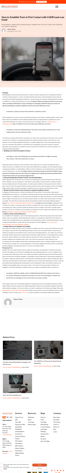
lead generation (6, 290)
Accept (39, 465)
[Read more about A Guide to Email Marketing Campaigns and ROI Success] (17, 350)
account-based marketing (17, 290)
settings (5, 468)
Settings (40, 468)
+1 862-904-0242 (6, 435)
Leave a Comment (7, 367)
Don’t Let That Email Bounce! (12, 395)
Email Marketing (16, 367)
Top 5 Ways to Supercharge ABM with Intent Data (21, 203)
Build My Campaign (41, 1)
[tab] (4, 417)
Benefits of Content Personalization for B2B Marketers (22, 211)
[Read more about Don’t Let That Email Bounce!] (17, 383)
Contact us (24, 292)
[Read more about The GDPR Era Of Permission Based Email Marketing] (48, 350)
